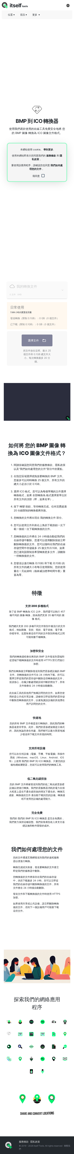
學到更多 (48, 149)
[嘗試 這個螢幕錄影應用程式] (37, 402)
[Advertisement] (37, 59)
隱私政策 (35, 1141)
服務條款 (51, 155)
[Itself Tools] (37, 1103)
